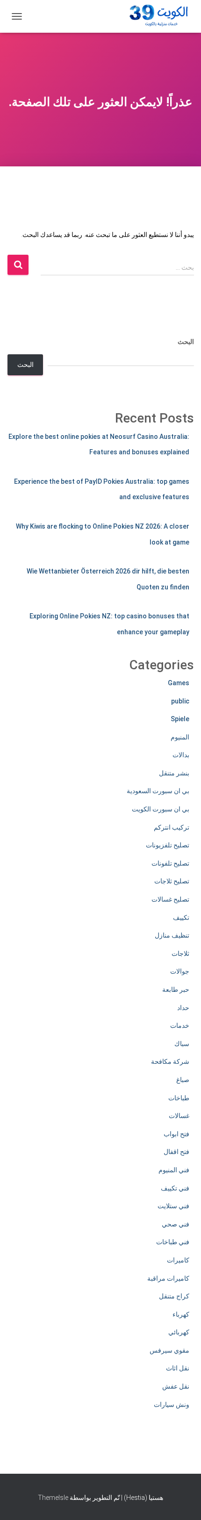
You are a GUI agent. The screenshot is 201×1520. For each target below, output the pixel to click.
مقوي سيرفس (169, 1350)
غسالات (179, 1115)
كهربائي (178, 1332)
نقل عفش (175, 1386)
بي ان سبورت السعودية (158, 791)
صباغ (182, 1079)
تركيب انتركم (171, 827)
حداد (183, 1007)
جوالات (179, 971)
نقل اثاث (177, 1368)
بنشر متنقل (174, 773)
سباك (181, 1043)
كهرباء (180, 1314)
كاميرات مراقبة (168, 1278)
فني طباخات (172, 1242)
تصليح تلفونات (170, 863)
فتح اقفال (176, 1151)
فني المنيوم (173, 1170)
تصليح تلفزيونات (167, 845)
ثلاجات (180, 953)
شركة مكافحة (170, 1061)
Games (178, 683)
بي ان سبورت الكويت (160, 809)
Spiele (180, 719)
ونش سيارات (171, 1404)
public (180, 701)
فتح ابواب (176, 1134)
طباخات (178, 1098)
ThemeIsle (53, 1497)
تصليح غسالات (170, 899)
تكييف (181, 917)
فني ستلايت (173, 1206)
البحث (186, 341)
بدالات (180, 755)
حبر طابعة (175, 989)
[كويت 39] (157, 16)
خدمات (179, 1025)
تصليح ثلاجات (171, 881)
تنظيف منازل (172, 935)
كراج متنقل (174, 1296)
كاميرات (178, 1260)
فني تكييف (175, 1188)
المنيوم (180, 737)
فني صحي (175, 1224)
